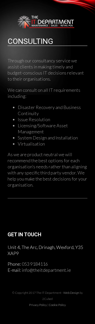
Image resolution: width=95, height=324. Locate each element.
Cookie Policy (57, 305)
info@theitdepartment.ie (46, 270)
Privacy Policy (38, 305)
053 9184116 (35, 264)
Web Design (71, 293)
